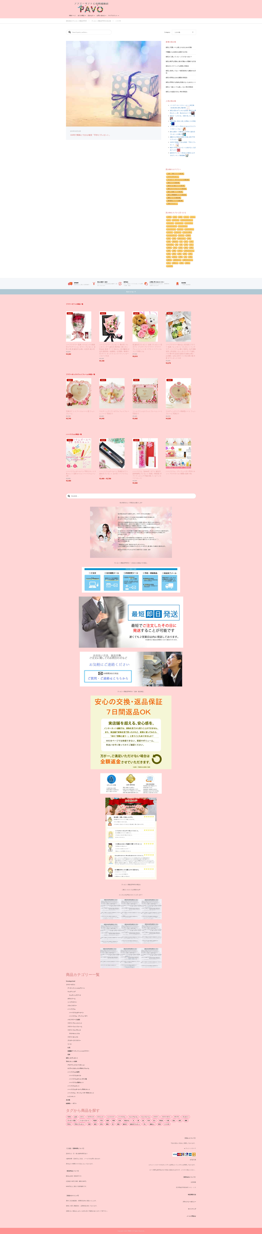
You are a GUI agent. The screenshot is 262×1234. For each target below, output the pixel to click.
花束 (69, 1054)
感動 (174, 250)
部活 (182, 262)
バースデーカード (172, 226)
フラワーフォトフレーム (75, 1026)
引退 (181, 247)
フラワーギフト (189, 229)
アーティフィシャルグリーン (76, 988)
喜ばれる (175, 241)
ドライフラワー (72, 1005)
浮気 (180, 253)
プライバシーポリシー (189, 1202)
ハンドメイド (179, 223)
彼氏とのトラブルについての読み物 (177, 188)
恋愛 (169, 250)
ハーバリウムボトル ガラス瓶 (78, 1079)
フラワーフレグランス (74, 1030)
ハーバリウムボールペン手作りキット (79, 1089)
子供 (186, 244)
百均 (169, 256)
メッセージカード (172, 235)
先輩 (174, 238)
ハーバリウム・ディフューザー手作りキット (81, 1093)
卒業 (189, 238)
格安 (174, 253)
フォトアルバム (182, 226)
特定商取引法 (192, 1194)
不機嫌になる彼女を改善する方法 (176, 52)
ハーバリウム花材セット (76, 1082)
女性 (191, 241)
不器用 (188, 235)
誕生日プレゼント (188, 259)
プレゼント (177, 232)
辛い (169, 262)
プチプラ (170, 232)
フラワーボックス (73, 1037)
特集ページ (72, 15)
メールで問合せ (191, 1216)
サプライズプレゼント (173, 176)
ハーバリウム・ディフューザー (78, 1016)
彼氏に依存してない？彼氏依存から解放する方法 (181, 72)
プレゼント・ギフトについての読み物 (178, 179)
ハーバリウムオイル (75, 1075)
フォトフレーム (171, 229)
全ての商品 (81, 15)
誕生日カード (177, 259)
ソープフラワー (72, 1002)
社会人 (174, 256)
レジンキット (72, 1096)
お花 (180, 216)
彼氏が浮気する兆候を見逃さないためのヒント (181, 82)
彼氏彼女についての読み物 (175, 200)
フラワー (180, 229)
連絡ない (175, 262)
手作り (180, 250)
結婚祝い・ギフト (71, 1103)
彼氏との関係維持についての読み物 (177, 194)
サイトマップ (192, 1209)
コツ (169, 219)
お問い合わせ (101, 15)
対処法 (169, 247)
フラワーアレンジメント (75, 1023)
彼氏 (191, 247)
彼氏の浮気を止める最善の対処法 (176, 77)
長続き (187, 262)
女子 (186, 241)
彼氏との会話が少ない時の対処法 (176, 91)
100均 (169, 216)
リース (70, 1044)
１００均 (170, 266)
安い (191, 244)
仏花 (69, 1047)
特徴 (185, 253)
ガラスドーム (72, 999)
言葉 (190, 256)
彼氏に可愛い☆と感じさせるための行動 (179, 47)
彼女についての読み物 (173, 182)
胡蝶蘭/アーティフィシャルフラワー (78, 1051)
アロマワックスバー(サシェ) (76, 1065)
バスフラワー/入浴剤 (74, 1019)
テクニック (170, 223)
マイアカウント (112, 15)
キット (186, 216)
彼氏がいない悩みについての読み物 (176, 185)
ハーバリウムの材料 (74, 1072)
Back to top (130, 292)
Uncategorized (70, 981)
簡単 (181, 256)
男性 (190, 253)
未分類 (68, 1100)
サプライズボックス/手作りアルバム (78, 1068)
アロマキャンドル (74, 1033)
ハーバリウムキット (74, 1086)
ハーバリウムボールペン (76, 1012)
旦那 (169, 253)
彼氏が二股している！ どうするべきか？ (179, 56)
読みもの (90, 15)
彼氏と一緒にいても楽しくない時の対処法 (179, 87)
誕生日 (169, 259)
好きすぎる (170, 244)
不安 (169, 238)
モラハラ (181, 235)
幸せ (175, 247)
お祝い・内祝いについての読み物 (175, 173)
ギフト (192, 216)
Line (175, 216)
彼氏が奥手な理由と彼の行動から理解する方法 (181, 61)
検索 (68, 496)
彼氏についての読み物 (174, 197)
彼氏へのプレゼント (72, 1058)
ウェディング (72, 991)
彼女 (186, 247)
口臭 (169, 241)
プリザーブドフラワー (74, 1040)
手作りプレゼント (172, 203)
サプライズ (175, 219)
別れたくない (182, 238)
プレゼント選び (187, 232)
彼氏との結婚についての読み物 (175, 191)
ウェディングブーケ (75, 995)
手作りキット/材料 (71, 1061)
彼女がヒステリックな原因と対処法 (177, 66)
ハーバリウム (189, 223)
